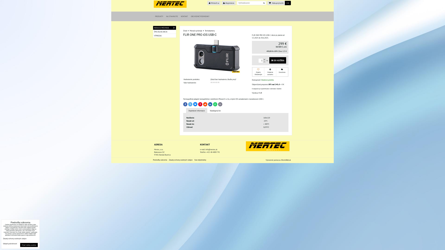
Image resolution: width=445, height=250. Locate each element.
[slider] (215, 82)
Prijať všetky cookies (29, 245)
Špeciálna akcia (160, 32)
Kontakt (184, 16)
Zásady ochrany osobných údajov (181, 160)
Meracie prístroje (161, 28)
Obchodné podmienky (200, 16)
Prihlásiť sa (214, 3)
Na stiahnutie (172, 16)
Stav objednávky (200, 160)
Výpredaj (158, 35)
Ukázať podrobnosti (10, 244)
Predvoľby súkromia (160, 160)
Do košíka (278, 60)
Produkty (159, 16)
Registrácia (229, 3)
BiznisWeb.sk (286, 160)
